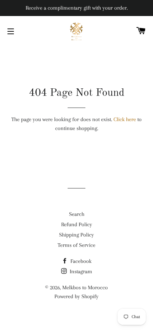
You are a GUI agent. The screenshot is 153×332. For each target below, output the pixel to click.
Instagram (80, 271)
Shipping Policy (76, 235)
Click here (125, 119)
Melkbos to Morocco (85, 287)
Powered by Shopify (76, 296)
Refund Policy (76, 224)
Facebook (80, 261)
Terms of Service (76, 245)
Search (76, 214)
